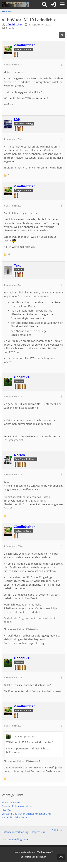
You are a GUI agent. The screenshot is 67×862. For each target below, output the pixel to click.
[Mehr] (61, 65)
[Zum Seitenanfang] (61, 857)
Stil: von (33, 856)
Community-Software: (33, 851)
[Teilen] (62, 35)
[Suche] (44, 4)
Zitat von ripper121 (22, 736)
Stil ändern (58, 830)
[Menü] (62, 4)
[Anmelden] (53, 4)
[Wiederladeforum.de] (15, 4)
